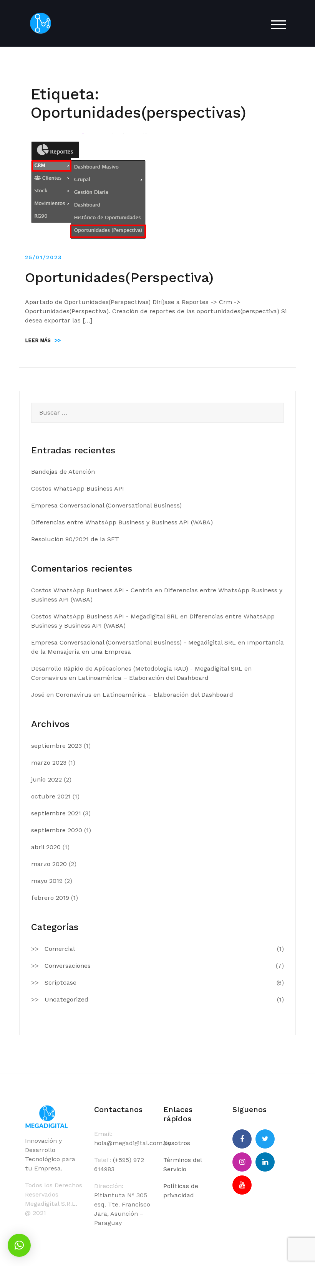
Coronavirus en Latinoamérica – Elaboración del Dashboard (120, 677)
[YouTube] (242, 1185)
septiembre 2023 (56, 745)
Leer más (43, 340)
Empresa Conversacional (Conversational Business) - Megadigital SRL (133, 642)
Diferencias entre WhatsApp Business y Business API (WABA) (122, 522)
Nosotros (176, 1143)
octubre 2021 (51, 796)
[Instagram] (242, 1162)
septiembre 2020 (56, 830)
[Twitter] (265, 1139)
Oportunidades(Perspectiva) (119, 277)
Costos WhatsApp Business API (77, 488)
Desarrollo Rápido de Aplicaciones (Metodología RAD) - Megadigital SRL (136, 668)
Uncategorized (66, 999)
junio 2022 (46, 779)
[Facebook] (242, 1139)
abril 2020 (46, 847)
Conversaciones (68, 965)
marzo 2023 (48, 762)
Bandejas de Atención (63, 471)
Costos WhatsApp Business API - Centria (92, 590)
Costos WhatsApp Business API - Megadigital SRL (104, 616)
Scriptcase (60, 982)
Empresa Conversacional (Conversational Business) (106, 505)
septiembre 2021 (56, 813)
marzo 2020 (49, 864)
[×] (19, 1245)
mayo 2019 (47, 880)
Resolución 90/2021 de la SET (75, 539)
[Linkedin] (265, 1162)
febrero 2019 (50, 897)
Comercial (60, 948)
